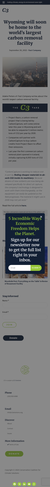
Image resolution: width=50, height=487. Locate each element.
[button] (41, 217)
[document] (25, 243)
